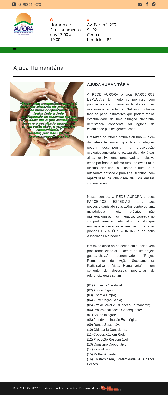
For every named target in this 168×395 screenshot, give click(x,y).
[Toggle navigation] (14, 50)
